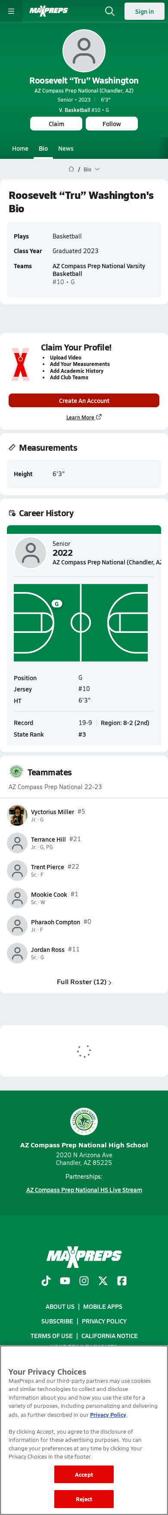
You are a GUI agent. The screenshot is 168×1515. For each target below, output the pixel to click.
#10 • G (84, 109)
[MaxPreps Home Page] (71, 169)
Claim (56, 123)
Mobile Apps (102, 1306)
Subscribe (57, 1321)
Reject (84, 1499)
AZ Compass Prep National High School (84, 1144)
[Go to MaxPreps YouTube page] (65, 1282)
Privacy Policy (104, 1321)
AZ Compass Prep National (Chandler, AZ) (84, 90)
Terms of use (52, 1335)
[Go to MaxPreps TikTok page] (46, 1282)
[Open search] (110, 11)
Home (20, 148)
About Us (60, 1306)
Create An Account (84, 400)
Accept (84, 1474)
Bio (43, 148)
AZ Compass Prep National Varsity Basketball (99, 269)
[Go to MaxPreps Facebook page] (122, 1282)
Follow (112, 123)
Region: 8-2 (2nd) (125, 722)
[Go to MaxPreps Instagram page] (84, 1282)
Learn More (80, 417)
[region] (84, 1430)
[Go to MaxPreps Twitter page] (103, 1282)
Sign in (144, 11)
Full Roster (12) (81, 981)
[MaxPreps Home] (48, 11)
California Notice (109, 1335)
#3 (82, 734)
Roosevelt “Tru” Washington (84, 80)
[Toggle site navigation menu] (11, 11)
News (66, 148)
